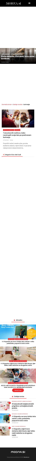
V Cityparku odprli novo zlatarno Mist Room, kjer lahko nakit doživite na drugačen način (18, 364)
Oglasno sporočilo (22, 339)
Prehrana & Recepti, (17, 401)
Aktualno (11, 339)
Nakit (11, 361)
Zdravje (17, 130)
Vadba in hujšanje (26, 401)
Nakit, (13, 426)
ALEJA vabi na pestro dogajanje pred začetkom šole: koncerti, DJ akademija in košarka (18, 386)
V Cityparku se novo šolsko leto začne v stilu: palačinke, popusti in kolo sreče (18, 342)
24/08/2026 (15, 410)
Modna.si (26, 457)
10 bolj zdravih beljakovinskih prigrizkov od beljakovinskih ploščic (23, 406)
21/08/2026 (15, 437)
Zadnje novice (17, 104)
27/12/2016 (6, 140)
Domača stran (7, 104)
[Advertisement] (18, 26)
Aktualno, (14, 414)
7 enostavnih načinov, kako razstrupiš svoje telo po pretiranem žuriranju (17, 135)
